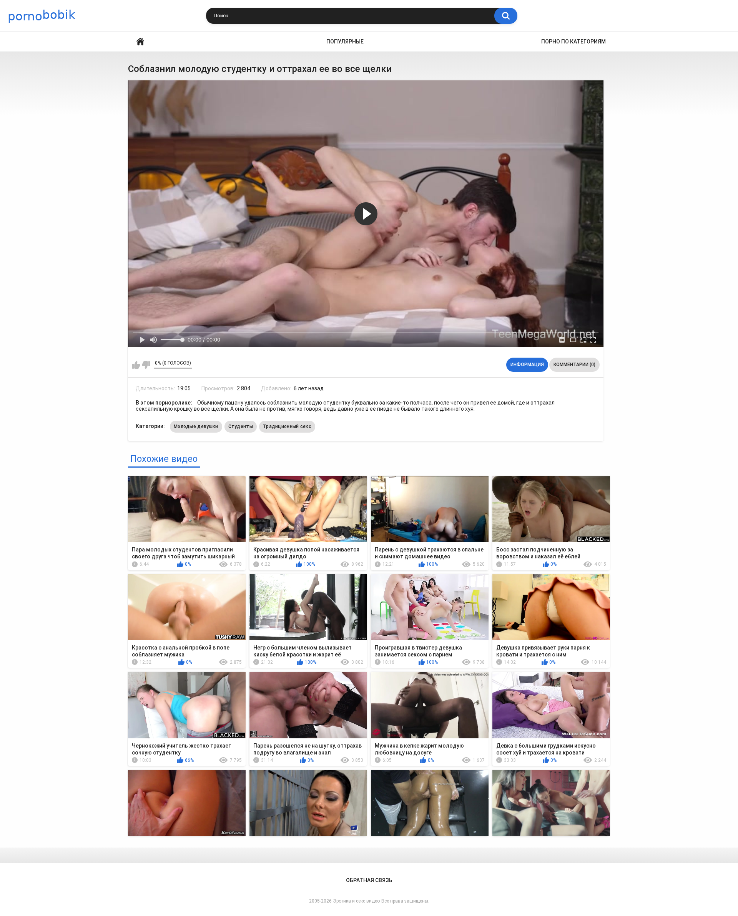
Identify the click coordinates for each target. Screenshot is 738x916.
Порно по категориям (573, 41)
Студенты (240, 426)
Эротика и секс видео (356, 901)
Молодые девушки (196, 426)
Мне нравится (136, 365)
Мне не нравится (146, 365)
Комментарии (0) (574, 364)
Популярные (345, 41)
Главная (140, 42)
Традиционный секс (287, 426)
